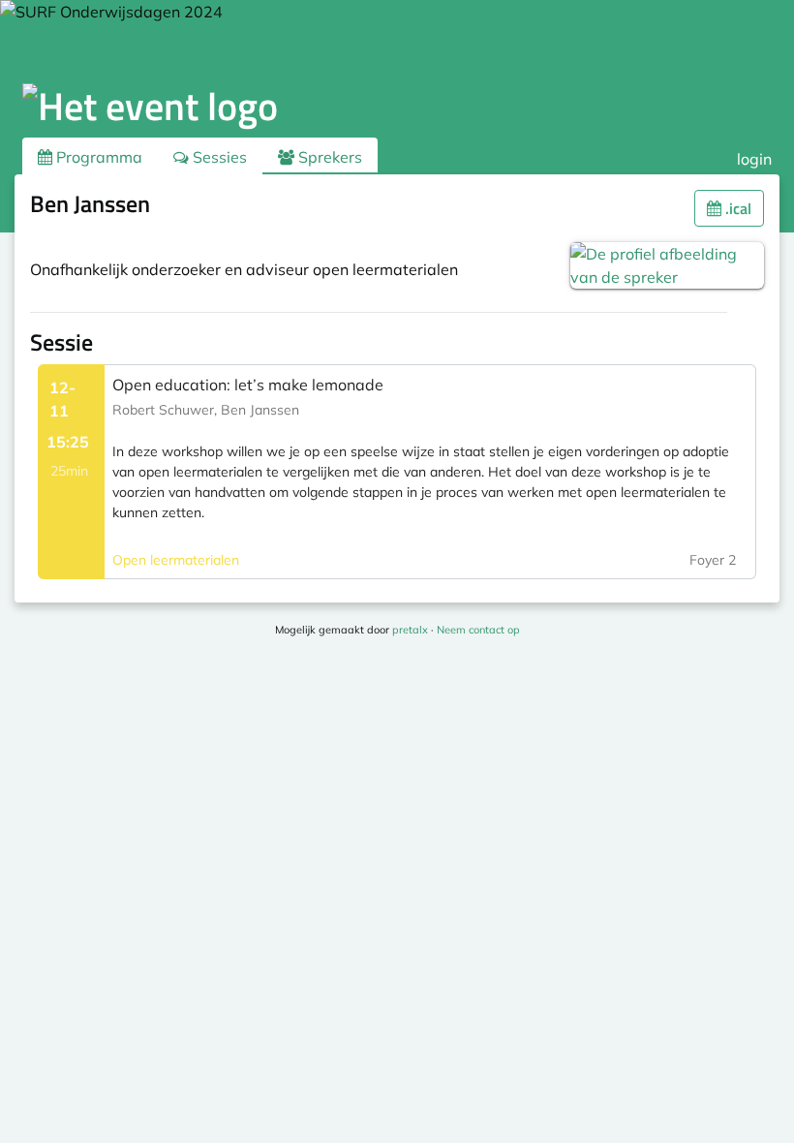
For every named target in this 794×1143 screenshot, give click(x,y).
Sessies (218, 157)
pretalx (410, 629)
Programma (97, 157)
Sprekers (328, 157)
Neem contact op (478, 629)
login (754, 159)
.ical (736, 208)
